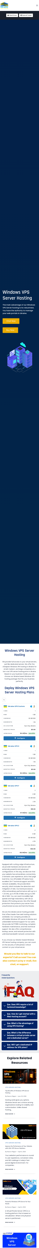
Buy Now (10, 330)
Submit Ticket (27, 15)
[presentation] (19, 1075)
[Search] (4, 700)
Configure (21, 738)
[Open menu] (37, 5)
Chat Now (11, 321)
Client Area (13, 15)
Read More (10, 1114)
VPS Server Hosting (13, 1087)
